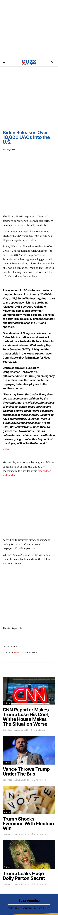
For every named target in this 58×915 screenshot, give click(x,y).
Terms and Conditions (20, 908)
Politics (7, 703)
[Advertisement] (29, 29)
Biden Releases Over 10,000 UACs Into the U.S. (26, 137)
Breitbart (6, 449)
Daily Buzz (10, 149)
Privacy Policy (42, 908)
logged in (18, 652)
